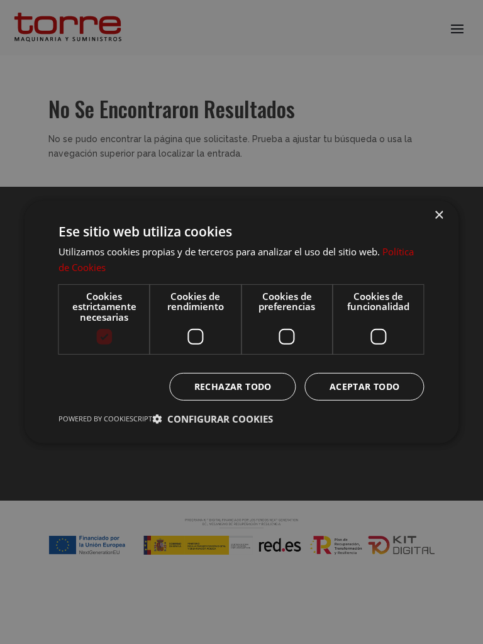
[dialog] (241, 322)
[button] (212, 419)
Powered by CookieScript (105, 418)
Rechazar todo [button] (233, 386)
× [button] (438, 215)
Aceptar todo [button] (365, 386)
